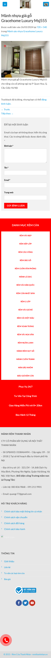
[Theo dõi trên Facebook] (19, 603)
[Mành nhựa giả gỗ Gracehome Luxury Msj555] (25, 59)
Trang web (8, 192)
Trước (5, 109)
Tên (6, 167)
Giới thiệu (9, 561)
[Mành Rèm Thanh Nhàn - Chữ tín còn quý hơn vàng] (25, 4)
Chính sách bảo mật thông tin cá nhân (23, 511)
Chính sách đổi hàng (14, 523)
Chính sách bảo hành (14, 529)
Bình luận (8, 146)
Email (7, 180)
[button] (5, 4)
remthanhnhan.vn (40, 654)
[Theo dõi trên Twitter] (25, 603)
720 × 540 (42, 27)
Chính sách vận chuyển (15, 517)
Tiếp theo (7, 113)
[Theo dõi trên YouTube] (32, 603)
